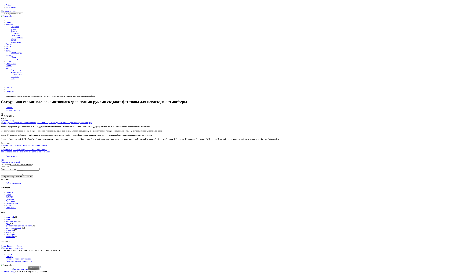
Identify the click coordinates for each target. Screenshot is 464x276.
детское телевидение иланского (19, 226)
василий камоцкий (13, 228)
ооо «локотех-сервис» (10, 152)
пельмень (10, 230)
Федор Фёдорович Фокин (11, 246)
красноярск (10, 234)
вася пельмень (12, 221)
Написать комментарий (10, 162)
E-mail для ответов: (9, 169)
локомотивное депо (28, 152)
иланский (10, 217)
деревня (9, 232)
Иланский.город (7, 271)
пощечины (10, 237)
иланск (9, 219)
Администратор (7, 120)
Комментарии (11, 156)
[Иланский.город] (8, 11)
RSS (2, 160)
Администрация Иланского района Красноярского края (24, 145)
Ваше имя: (5, 167)
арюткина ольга (43, 152)
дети (8, 224)
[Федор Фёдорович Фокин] (12, 248)
